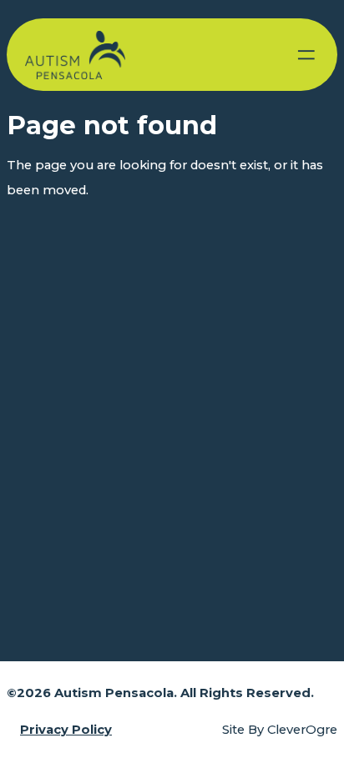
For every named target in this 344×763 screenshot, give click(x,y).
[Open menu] (306, 55)
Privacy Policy (66, 729)
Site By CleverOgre (279, 729)
